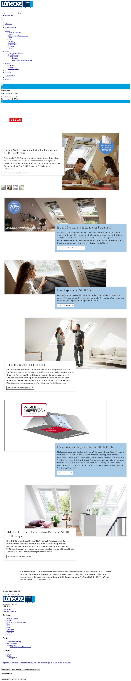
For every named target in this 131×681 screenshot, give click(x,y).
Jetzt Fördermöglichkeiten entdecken (69, 248)
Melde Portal (67, 663)
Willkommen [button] (8, 24)
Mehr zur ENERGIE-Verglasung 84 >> (15, 174)
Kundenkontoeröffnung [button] (15, 53)
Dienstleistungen (12, 643)
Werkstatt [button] (7, 79)
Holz (8, 625)
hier (49, 580)
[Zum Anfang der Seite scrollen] (1, 668)
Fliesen (9, 627)
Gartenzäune (10, 631)
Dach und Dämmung (13, 619)
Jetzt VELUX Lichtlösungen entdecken (19, 556)
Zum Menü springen (7, 15)
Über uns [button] (7, 63)
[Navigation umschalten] (1, 17)
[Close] (1, 666)
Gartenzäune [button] (12, 44)
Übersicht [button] (15, 58)
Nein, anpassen (16, 669)
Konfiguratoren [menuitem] (13, 57)
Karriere (9, 656)
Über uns (9, 654)
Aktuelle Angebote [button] (10, 27)
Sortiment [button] (7, 31)
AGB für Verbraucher (55, 663)
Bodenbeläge (10, 629)
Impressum (6, 663)
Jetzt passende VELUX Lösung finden (18, 388)
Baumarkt (9, 632)
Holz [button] (9, 39)
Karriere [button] (10, 67)
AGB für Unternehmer (41, 663)
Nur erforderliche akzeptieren (31, 669)
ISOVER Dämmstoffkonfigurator (20, 647)
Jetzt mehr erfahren (64, 305)
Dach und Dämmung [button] (14, 32)
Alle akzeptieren (6, 669)
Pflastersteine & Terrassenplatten (16, 622)
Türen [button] (10, 38)
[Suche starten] (20, 13)
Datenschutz (14, 663)
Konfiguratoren (11, 645)
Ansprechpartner (12, 658)
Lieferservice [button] (8, 72)
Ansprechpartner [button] (13, 69)
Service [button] (7, 51)
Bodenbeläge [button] (12, 43)
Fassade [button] (10, 34)
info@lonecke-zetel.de (9, 611)
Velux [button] (10, 48)
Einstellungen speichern (19, 679)
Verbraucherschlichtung (26, 663)
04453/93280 (7, 609)
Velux (8, 634)
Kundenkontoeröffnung (14, 641)
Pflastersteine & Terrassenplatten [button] (18, 36)
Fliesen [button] (10, 41)
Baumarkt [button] (11, 46)
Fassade (9, 620)
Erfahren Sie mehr (63, 473)
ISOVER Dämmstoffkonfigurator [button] (22, 60)
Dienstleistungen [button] (13, 55)
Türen (8, 624)
